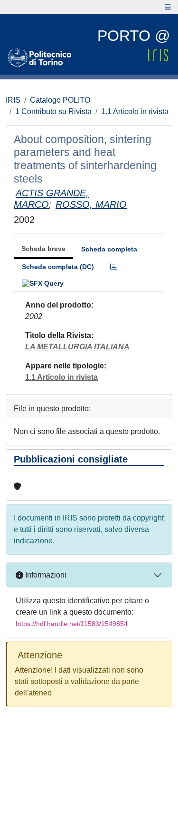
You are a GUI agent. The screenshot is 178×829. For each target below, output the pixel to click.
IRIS (13, 100)
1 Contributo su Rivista (53, 111)
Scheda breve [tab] (43, 248)
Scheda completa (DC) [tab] (58, 266)
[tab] (113, 267)
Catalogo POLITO (60, 100)
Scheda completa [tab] (109, 249)
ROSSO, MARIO (91, 204)
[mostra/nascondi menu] (167, 7)
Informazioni (44, 575)
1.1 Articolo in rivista (135, 111)
